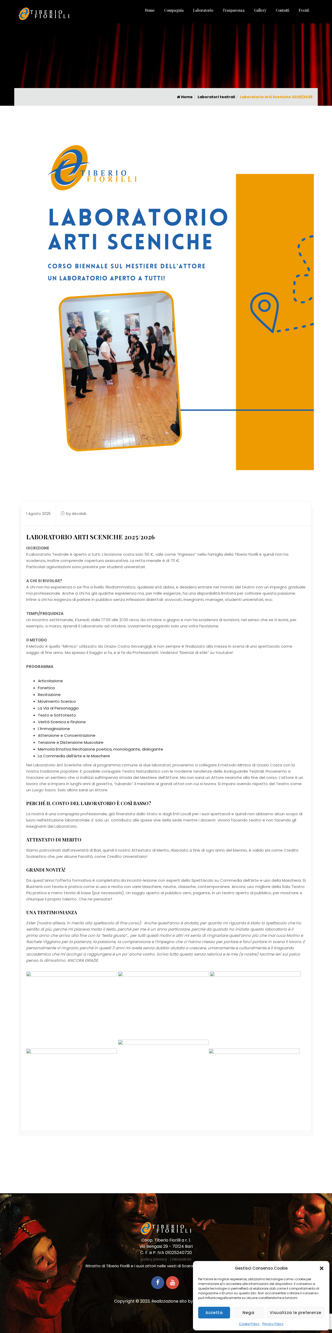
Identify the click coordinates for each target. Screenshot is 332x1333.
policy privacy (154, 1259)
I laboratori (180, 1259)
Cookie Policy (249, 1324)
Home (150, 10)
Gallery (260, 10)
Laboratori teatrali (216, 97)
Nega (248, 1312)
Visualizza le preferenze (295, 1312)
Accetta (214, 1312)
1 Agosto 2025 (38, 513)
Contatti (282, 10)
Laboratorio (203, 10)
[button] (321, 1268)
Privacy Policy (272, 1324)
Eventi (304, 10)
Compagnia (174, 10)
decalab (79, 513)
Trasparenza (234, 10)
